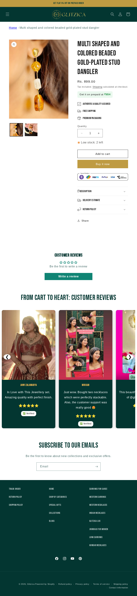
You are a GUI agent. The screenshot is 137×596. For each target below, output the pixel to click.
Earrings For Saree (98, 488)
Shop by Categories (58, 496)
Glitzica (31, 584)
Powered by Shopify (45, 584)
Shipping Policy (16, 504)
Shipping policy (120, 584)
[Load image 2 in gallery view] (31, 129)
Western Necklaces (98, 504)
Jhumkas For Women (98, 529)
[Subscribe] (96, 466)
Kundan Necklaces (97, 545)
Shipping (97, 87)
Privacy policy (82, 584)
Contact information (118, 588)
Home (13, 27)
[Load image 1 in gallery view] (16, 129)
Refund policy (65, 584)
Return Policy (15, 496)
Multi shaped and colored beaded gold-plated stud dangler (59, 27)
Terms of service (101, 584)
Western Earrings (97, 496)
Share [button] (85, 220)
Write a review (68, 276)
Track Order (15, 488)
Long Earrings (96, 537)
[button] (7, 14)
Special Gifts (55, 504)
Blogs (51, 521)
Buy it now (103, 164)
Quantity (82, 126)
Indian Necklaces (97, 512)
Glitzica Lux (95, 521)
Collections (54, 512)
